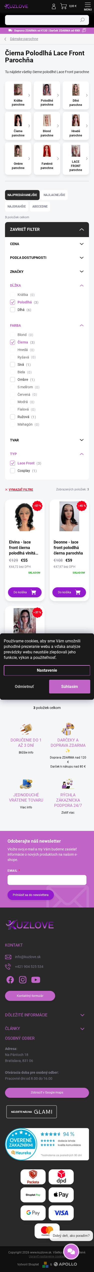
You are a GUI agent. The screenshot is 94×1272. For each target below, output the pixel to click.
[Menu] (87, 6)
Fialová (26, 409)
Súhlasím (69, 686)
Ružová (26, 417)
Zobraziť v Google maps (47, 1092)
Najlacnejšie (54, 195)
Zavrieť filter (25, 229)
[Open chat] (71, 1253)
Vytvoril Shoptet (28, 1264)
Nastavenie (47, 670)
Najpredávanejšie (22, 195)
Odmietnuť (24, 686)
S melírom (28, 387)
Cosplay (26, 471)
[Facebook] (9, 980)
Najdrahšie (17, 206)
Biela (24, 372)
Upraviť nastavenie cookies (47, 1256)
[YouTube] (35, 980)
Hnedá (25, 350)
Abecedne (40, 206)
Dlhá (24, 310)
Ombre (25, 380)
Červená (27, 395)
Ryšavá (26, 357)
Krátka (25, 295)
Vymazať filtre (21, 489)
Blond (25, 335)
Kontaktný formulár (30, 996)
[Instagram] (22, 980)
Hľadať (82, 20)
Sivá (23, 364)
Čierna (25, 342)
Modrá (25, 402)
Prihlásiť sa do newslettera (31, 895)
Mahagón (28, 424)
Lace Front (29, 463)
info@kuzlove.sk (28, 957)
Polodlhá (27, 302)
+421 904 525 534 (29, 967)
